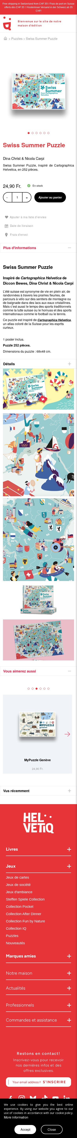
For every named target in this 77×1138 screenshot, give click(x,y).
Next (67, 734)
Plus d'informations (19, 247)
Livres (12, 849)
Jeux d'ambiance (19, 892)
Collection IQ (16, 928)
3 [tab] (37, 133)
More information (16, 1117)
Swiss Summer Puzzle (41, 38)
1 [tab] (29, 133)
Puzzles (17, 38)
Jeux (11, 866)
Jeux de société (18, 885)
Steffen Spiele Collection (25, 899)
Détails (9, 363)
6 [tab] (48, 133)
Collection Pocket (19, 907)
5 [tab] (44, 133)
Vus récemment (16, 790)
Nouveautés (16, 943)
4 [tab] (40, 133)
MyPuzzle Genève (37, 760)
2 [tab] (33, 133)
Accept (25, 1129)
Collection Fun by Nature (25, 921)
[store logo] (7, 23)
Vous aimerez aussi (19, 671)
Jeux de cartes (17, 877)
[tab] (38, 247)
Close (52, 1129)
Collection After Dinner (23, 914)
